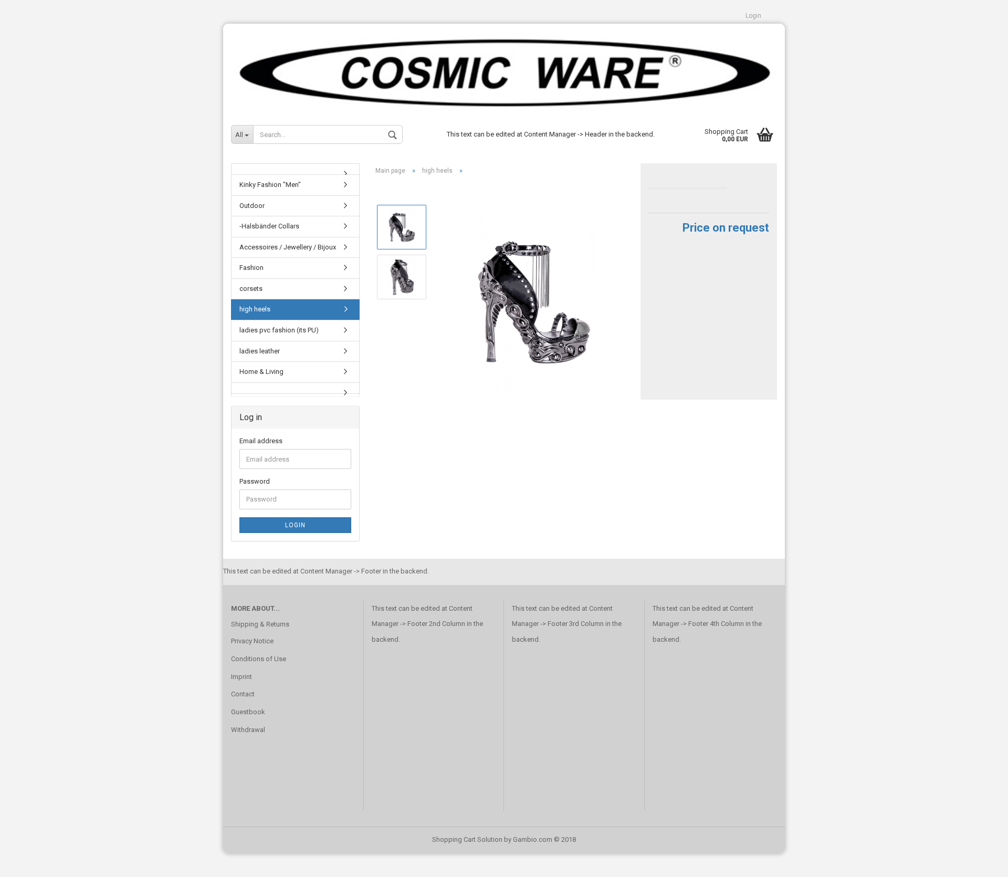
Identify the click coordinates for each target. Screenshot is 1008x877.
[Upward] (979, 861)
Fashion (251, 268)
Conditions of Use (258, 659)
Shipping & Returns (260, 624)
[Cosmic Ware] (504, 68)
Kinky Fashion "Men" (270, 185)
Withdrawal (248, 730)
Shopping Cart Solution (467, 839)
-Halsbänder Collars (269, 226)
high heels (254, 309)
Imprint (241, 677)
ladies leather (259, 351)
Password (254, 481)
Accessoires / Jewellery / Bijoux (287, 247)
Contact (243, 694)
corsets (250, 289)
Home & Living (261, 371)
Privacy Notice (252, 641)
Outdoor (252, 206)
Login (753, 15)
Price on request (725, 227)
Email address (260, 441)
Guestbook (248, 712)
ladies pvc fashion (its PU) (279, 330)
